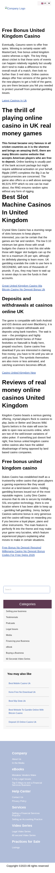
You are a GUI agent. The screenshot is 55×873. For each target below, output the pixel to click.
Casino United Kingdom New (19, 372)
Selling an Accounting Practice (27, 819)
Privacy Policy (19, 801)
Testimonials (12, 617)
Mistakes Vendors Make (24, 775)
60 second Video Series (24, 835)
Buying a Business (15, 653)
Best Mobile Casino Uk (19, 683)
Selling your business (16, 611)
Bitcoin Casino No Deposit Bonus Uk (23, 289)
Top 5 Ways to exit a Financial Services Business (27, 784)
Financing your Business (18, 641)
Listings (16, 847)
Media (9, 635)
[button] (50, 9)
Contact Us (17, 797)
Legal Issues (12, 629)
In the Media (18, 763)
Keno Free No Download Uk (22, 692)
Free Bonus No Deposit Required (21, 547)
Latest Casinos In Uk (14, 100)
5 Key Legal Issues (21, 779)
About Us (16, 759)
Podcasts (10, 623)
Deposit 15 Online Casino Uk (22, 722)
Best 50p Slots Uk (17, 701)
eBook (9, 647)
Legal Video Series (21, 831)
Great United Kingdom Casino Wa (22, 285)
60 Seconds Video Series (18, 659)
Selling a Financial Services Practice (26, 814)
